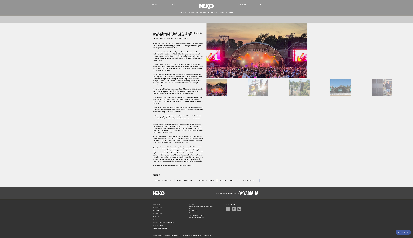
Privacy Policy (158, 225)
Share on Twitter (185, 180)
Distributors (213, 12)
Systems (203, 12)
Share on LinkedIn (228, 180)
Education (223, 12)
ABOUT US (183, 12)
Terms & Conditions (160, 228)
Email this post (250, 180)
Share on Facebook (163, 180)
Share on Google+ (207, 180)
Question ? (403, 232)
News (231, 12)
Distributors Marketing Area (163, 222)
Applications (193, 12)
